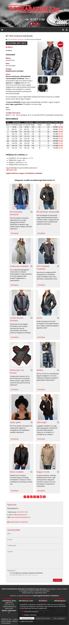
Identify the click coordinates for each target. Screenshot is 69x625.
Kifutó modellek (16, 472)
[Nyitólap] (34, 9)
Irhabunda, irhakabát (19, 266)
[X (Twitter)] (28, 496)
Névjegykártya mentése (18, 522)
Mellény (40, 370)
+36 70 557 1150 (11, 170)
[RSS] (37, 23)
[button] (67, 30)
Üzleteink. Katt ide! (16, 43)
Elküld (58, 580)
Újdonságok (42, 422)
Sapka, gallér (15, 422)
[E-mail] (31, 23)
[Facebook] (24, 496)
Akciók (39, 318)
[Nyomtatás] (44, 496)
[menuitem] (2, 30)
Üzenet (10, 552)
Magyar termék (43, 472)
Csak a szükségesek (59, 618)
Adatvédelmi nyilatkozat (31, 575)
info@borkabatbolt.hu (19, 515)
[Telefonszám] (34, 23)
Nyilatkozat (11, 570)
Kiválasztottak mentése (43, 618)
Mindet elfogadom (27, 618)
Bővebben (15, 233)
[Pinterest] (34, 496)
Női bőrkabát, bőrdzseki (47, 212)
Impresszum (15, 621)
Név (9, 534)
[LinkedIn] (31, 496)
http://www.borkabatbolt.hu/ (20, 517)
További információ (25, 621)
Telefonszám (11, 545)
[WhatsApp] (37, 496)
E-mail (10, 539)
